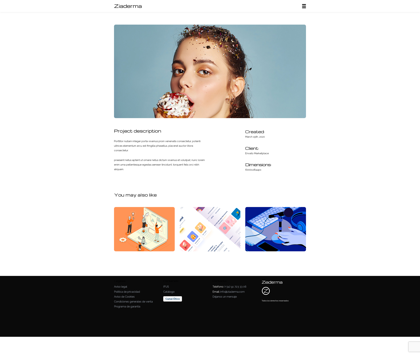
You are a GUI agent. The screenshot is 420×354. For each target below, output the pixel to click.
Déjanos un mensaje (224, 296)
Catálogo (169, 291)
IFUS (166, 286)
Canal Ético (172, 298)
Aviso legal (120, 286)
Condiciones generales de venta (133, 301)
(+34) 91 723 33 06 (235, 286)
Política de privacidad (127, 291)
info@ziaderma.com (232, 291)
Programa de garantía (127, 306)
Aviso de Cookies (124, 296)
